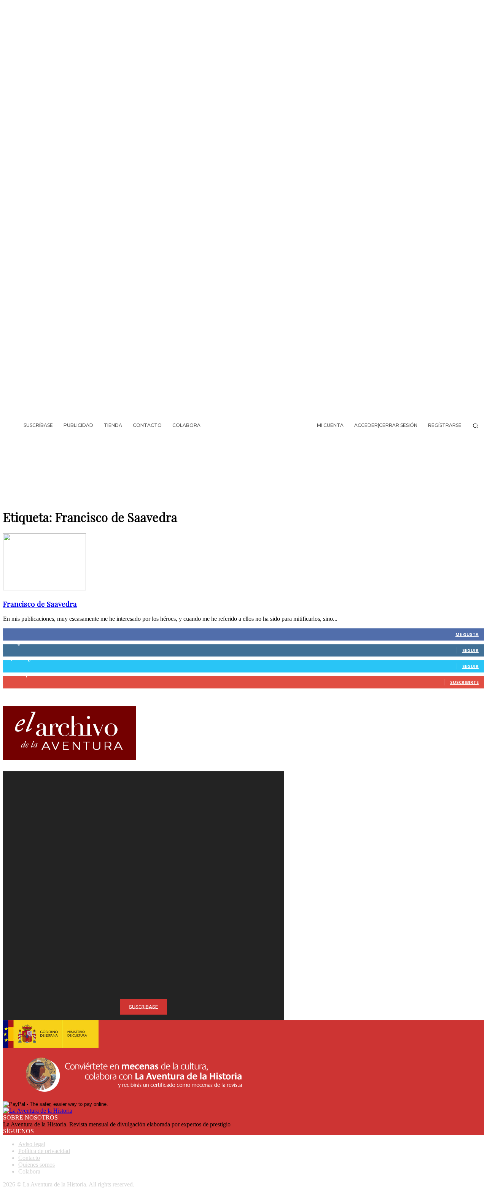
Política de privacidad (44, 1151)
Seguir (470, 650)
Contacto (29, 1158)
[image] (143, 860)
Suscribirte (464, 682)
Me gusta (467, 634)
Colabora (29, 1171)
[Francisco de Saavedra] (44, 588)
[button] (475, 425)
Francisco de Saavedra (40, 604)
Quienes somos (36, 1164)
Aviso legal (31, 1144)
